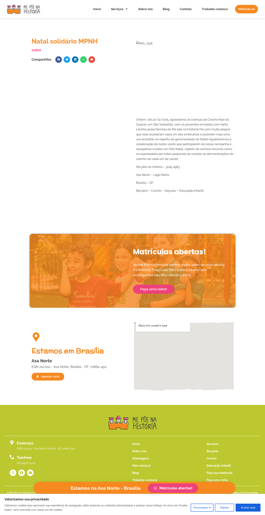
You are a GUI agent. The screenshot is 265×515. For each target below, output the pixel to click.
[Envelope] (30, 473)
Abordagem (140, 458)
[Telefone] (12, 457)
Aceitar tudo (248, 507)
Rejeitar (224, 507)
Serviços (117, 9)
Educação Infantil (219, 465)
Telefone (24, 457)
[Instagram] (13, 473)
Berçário (212, 451)
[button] (58, 59)
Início (97, 9)
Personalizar (201, 507)
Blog (166, 9)
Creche (212, 458)
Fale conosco (141, 465)
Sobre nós (145, 9)
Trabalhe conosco (215, 9)
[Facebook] (21, 473)
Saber (36, 50)
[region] (132, 504)
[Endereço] (12, 442)
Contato (186, 9)
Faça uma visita (217, 480)
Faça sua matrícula (219, 473)
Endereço (25, 443)
